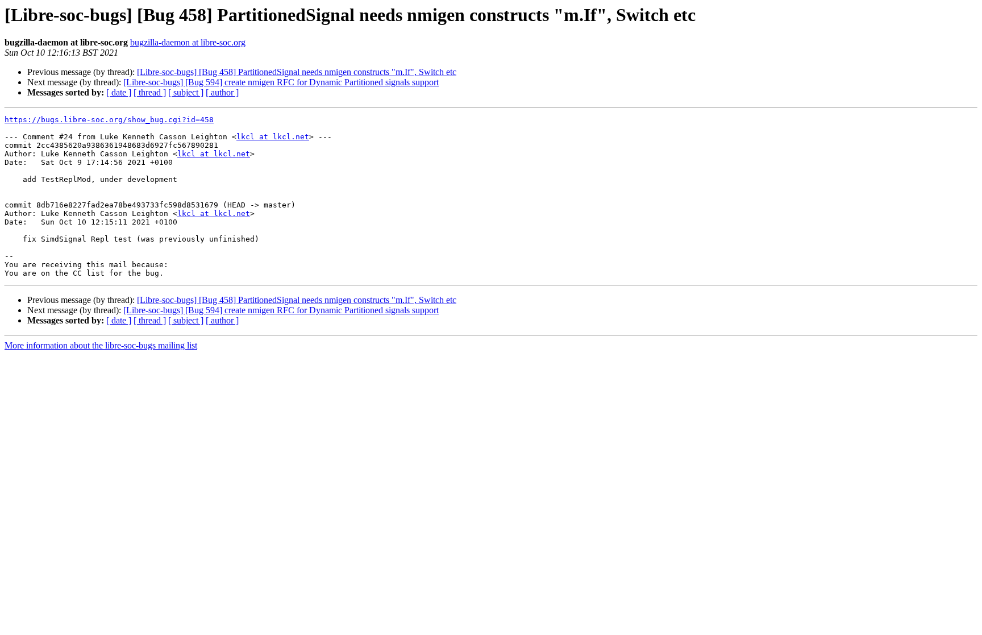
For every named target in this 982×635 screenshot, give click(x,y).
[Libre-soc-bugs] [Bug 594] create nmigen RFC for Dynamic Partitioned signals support (281, 82)
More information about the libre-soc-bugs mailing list (101, 345)
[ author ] (222, 92)
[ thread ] (150, 92)
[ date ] (118, 92)
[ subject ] (185, 92)
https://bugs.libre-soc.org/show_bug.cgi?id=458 (109, 119)
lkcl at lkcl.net (272, 136)
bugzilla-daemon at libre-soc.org (188, 42)
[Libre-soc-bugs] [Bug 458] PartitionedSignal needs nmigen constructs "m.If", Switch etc (296, 72)
